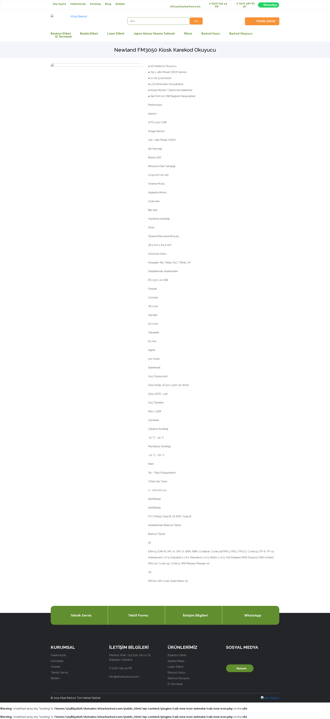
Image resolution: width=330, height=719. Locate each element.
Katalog (95, 3)
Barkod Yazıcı (210, 33)
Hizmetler (57, 661)
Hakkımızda (78, 3)
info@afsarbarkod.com (185, 6)
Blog (108, 3)
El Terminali (63, 36)
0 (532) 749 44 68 (217, 5)
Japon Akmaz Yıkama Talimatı (154, 33)
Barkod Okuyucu (240, 33)
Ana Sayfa (59, 3)
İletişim (120, 3)
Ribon (188, 33)
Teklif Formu (138, 615)
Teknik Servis (81, 615)
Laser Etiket (115, 33)
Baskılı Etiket (89, 33)
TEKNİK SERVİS (265, 21)
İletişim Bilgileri (195, 615)
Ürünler (55, 666)
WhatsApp (270, 5)
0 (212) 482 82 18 (245, 5)
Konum (241, 668)
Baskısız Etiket (177, 655)
